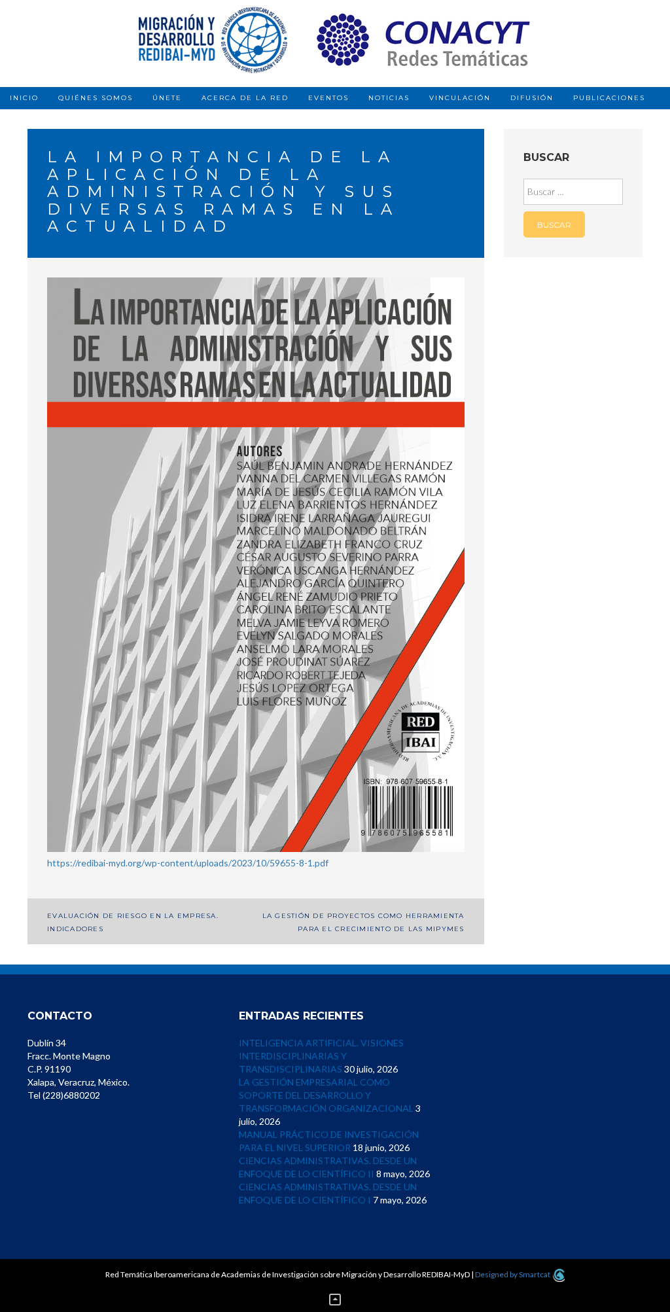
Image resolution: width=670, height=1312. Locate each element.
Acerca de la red (245, 98)
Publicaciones (609, 98)
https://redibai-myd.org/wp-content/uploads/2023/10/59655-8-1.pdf (187, 862)
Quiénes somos (95, 98)
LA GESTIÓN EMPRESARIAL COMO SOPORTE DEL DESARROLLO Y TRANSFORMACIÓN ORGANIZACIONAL (326, 1095)
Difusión (532, 98)
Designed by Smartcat (513, 1274)
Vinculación (460, 98)
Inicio (24, 98)
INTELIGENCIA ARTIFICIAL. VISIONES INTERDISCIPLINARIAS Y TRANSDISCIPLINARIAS (321, 1055)
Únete (167, 98)
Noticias (389, 98)
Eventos (328, 98)
